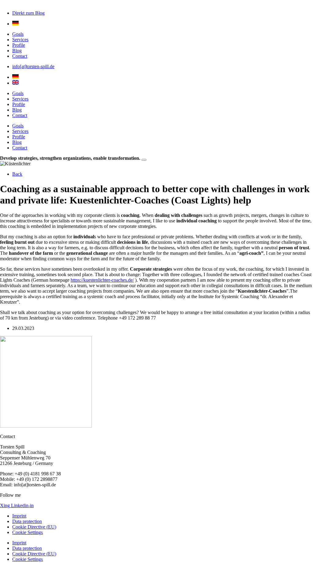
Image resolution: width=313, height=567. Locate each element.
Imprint (19, 515)
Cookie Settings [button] (27, 532)
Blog (17, 50)
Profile (18, 45)
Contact (19, 56)
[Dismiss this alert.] (144, 160)
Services (20, 39)
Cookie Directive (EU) (34, 526)
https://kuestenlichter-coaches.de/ (102, 280)
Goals (18, 34)
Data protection (27, 521)
